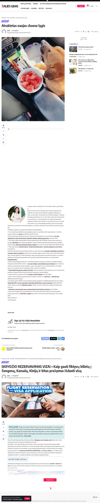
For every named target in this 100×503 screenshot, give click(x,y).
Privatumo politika (7, 499)
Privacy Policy (51, 330)
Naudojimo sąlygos (18, 499)
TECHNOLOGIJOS (72, 56)
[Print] (88, 31)
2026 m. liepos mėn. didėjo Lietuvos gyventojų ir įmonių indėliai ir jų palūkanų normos (87, 61)
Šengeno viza (39, 440)
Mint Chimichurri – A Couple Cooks (85, 68)
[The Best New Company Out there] (73, 49)
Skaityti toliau (50, 480)
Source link (11, 312)
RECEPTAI (80, 71)
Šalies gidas (10, 6)
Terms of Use (25, 330)
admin (8, 30)
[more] (76, 6)
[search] (89, 6)
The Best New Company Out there (86, 47)
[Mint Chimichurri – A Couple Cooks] (73, 71)
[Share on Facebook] (81, 31)
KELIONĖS (5, 21)
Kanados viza (47, 440)
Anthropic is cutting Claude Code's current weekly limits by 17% (83, 54)
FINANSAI (80, 65)
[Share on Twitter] (83, 31)
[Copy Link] (86, 31)
